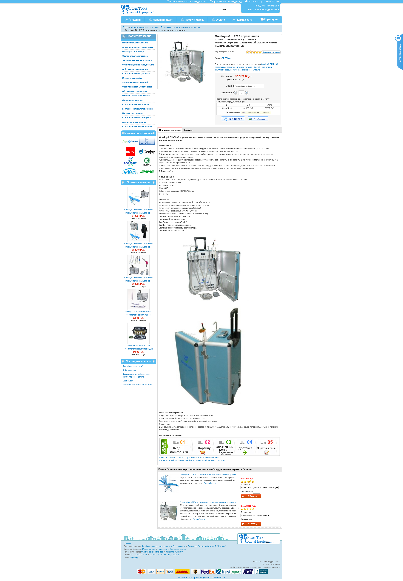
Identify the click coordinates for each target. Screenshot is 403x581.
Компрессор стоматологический (137, 109)
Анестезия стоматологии (134, 122)
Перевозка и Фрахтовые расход (172, 549)
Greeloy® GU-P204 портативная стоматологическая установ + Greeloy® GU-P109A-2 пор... (138, 213)
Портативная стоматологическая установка (180, 27)
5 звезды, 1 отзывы (271, 52)
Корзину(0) (271, 19)
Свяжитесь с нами (158, 555)
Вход (258, 5)
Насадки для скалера (132, 113)
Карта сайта (244, 19)
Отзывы (188, 130)
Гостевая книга (140, 555)
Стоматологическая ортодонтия (137, 126)
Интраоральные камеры (133, 52)
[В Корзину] (233, 118)
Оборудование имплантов (134, 91)
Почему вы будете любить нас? (202, 546)
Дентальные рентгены (132, 100)
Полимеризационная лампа (135, 43)
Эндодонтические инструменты (137, 60)
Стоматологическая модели (135, 104)
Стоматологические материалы (137, 118)
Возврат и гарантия (174, 552)
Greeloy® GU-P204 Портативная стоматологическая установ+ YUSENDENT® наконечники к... (138, 315)
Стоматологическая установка (145, 27)
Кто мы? (222, 546)
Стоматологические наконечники (137, 47)
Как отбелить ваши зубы (134, 366)
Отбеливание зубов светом (135, 69)
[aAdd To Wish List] (260, 118)
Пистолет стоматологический (136, 96)
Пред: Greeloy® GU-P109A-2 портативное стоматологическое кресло (190, 458)
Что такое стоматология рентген (137, 385)
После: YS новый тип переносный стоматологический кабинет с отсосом (191, 460)
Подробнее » (210, 483)
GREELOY (226, 58)
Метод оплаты (148, 549)
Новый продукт (163, 19)
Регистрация (273, 5)
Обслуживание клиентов (152, 552)
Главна (126, 27)
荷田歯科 (134, 557)
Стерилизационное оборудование (138, 65)
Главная (135, 19)
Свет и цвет (128, 381)
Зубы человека (129, 370)
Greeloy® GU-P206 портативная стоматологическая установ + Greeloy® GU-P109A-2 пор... (138, 247)
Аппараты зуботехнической (135, 82)
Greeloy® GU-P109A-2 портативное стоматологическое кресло (208, 475)
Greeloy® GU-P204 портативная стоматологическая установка (208, 502)
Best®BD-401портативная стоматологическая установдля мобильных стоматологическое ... (138, 349)
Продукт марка (194, 19)
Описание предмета (170, 130)
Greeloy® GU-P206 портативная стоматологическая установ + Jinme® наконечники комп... (138, 281)
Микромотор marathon (132, 78)
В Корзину (252, 496)
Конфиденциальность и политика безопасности (163, 546)
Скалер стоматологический (135, 56)
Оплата (220, 19)
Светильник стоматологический (137, 87)
